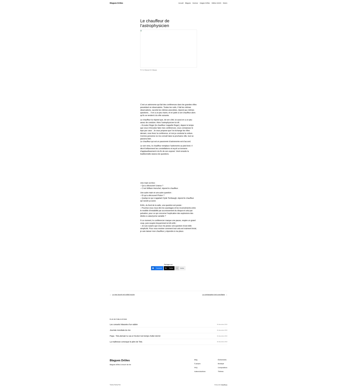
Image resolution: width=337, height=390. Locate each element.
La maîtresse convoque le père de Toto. (126, 342)
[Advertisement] (168, 89)
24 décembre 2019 (222, 324)
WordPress (224, 384)
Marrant (147, 70)
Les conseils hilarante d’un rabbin (124, 324)
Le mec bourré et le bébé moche (123, 295)
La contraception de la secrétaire (213, 295)
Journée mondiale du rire (120, 330)
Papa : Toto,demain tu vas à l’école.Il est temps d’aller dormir (135, 336)
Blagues (155, 70)
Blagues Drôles (116, 3)
